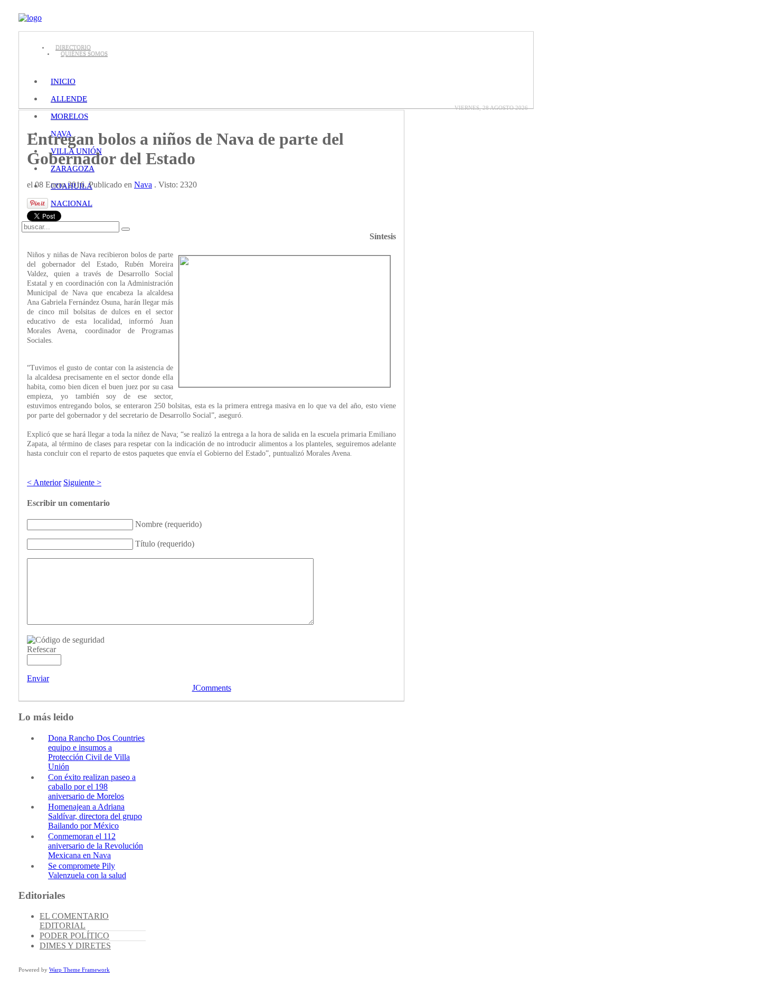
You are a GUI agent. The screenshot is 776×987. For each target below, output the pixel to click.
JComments (211, 687)
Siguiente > (82, 482)
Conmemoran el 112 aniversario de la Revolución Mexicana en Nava (95, 846)
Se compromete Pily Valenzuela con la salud (87, 870)
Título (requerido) (164, 543)
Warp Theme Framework (79, 969)
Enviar (38, 678)
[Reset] (125, 229)
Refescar (41, 649)
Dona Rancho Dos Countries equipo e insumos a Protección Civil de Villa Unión (96, 752)
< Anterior (44, 482)
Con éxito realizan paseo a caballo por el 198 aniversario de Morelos (92, 787)
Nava (143, 184)
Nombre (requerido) (168, 524)
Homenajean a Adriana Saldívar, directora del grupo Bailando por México (95, 816)
